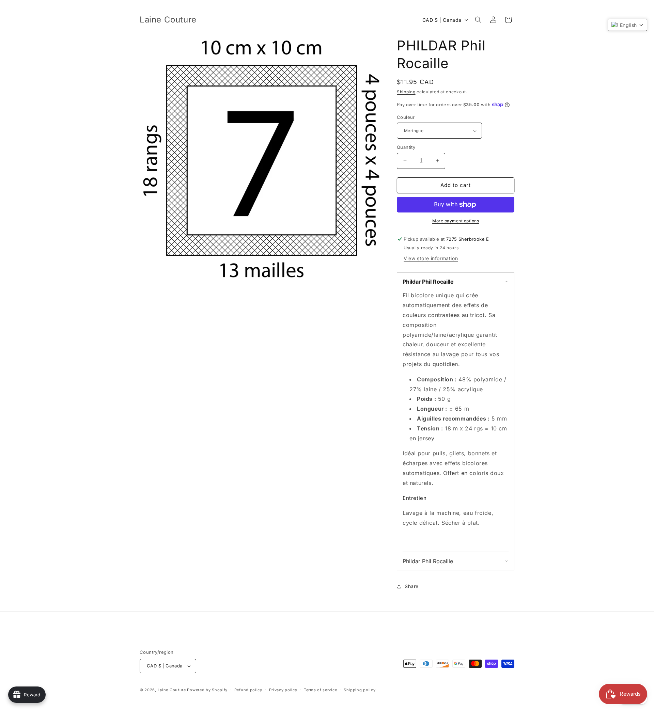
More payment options (455, 220)
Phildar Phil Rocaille (428, 281)
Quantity (406, 147)
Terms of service (320, 690)
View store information (431, 258)
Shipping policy (360, 690)
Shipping (406, 91)
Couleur (406, 117)
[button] (478, 19)
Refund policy (248, 690)
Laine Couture (172, 690)
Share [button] (412, 586)
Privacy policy (283, 690)
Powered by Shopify (207, 690)
